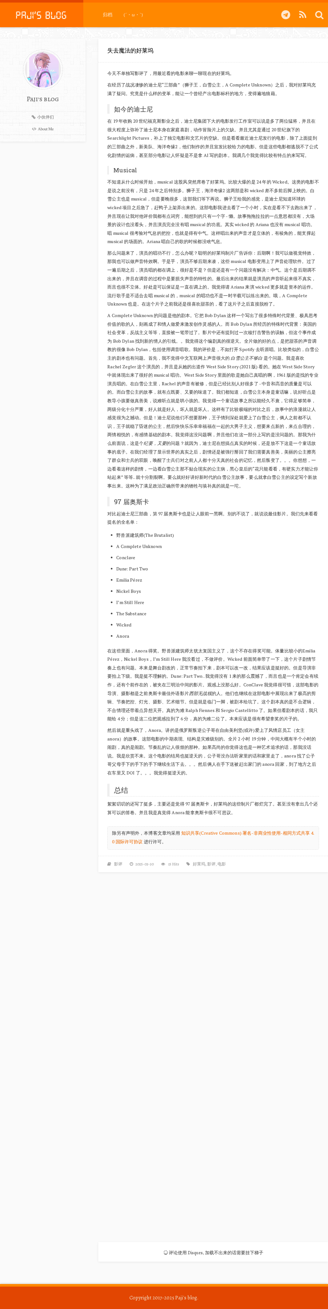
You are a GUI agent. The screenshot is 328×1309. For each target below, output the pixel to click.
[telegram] (285, 15)
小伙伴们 (45, 117)
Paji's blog (186, 1297)
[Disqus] (213, 961)
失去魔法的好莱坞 (130, 50)
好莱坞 (199, 864)
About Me (46, 129)
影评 (118, 864)
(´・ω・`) (133, 15)
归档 (107, 15)
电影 (221, 864)
